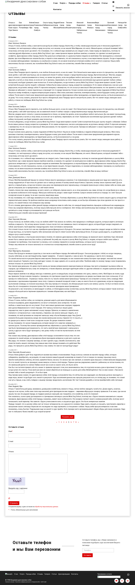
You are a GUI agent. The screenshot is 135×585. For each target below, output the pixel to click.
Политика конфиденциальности (23, 581)
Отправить (14, 503)
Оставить (87, 555)
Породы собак (75, 3)
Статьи (104, 3)
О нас (55, 3)
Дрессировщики (64, 574)
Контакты (57, 9)
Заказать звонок (122, 8)
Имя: (10, 431)
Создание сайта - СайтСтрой (39, 581)
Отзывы (86, 3)
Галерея (96, 3)
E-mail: (10, 441)
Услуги (62, 3)
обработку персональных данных (46, 506)
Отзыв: (11, 452)
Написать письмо (9, 581)
